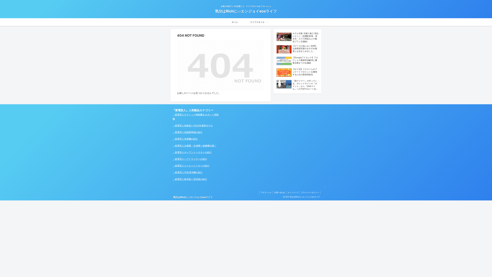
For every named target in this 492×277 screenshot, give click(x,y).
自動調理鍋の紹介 (193, 132)
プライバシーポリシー (310, 192)
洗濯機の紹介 (191, 139)
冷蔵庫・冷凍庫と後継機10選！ (200, 145)
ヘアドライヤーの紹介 (195, 159)
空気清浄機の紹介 (193, 172)
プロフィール (266, 192)
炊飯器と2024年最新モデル (198, 125)
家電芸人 (179, 125)
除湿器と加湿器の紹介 (195, 179)
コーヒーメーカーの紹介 (196, 165)
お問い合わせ (279, 192)
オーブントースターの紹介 (198, 152)
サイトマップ (293, 192)
